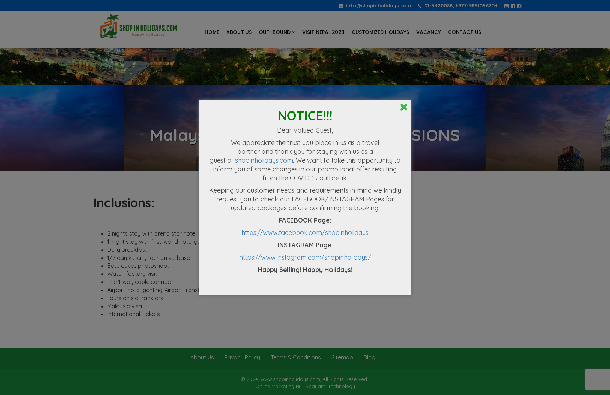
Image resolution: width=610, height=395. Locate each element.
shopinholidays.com (264, 160)
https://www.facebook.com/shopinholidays (305, 233)
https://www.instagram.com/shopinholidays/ (305, 257)
